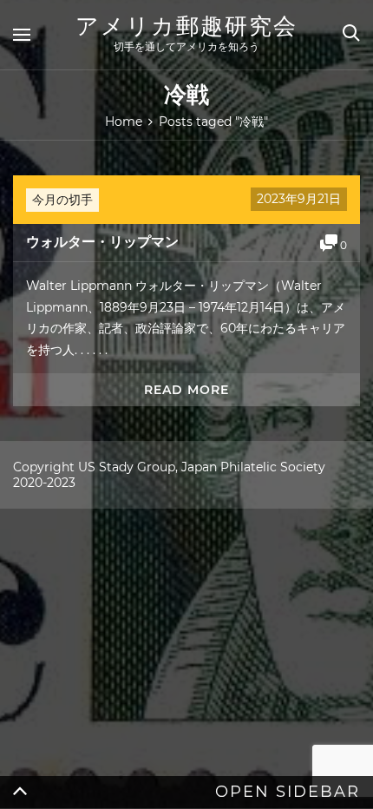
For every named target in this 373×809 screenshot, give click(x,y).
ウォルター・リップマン (102, 241)
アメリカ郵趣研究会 (186, 26)
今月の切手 (62, 199)
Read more (186, 390)
